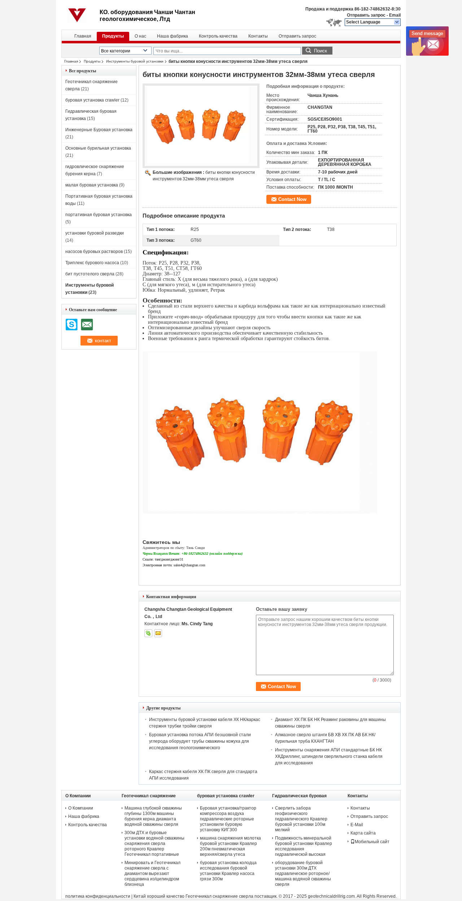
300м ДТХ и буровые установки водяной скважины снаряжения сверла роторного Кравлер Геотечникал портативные (154, 843)
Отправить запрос (367, 15)
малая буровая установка (91, 185)
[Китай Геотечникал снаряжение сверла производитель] (80, 14)
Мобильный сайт (372, 841)
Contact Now (292, 199)
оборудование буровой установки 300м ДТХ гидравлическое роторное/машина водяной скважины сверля (303, 873)
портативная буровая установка (98, 214)
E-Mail (356, 824)
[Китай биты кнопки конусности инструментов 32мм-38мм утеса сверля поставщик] (201, 126)
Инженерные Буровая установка (98, 129)
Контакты (258, 36)
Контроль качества (218, 36)
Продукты (113, 36)
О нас (140, 36)
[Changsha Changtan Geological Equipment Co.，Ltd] (397, 22)
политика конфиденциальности (97, 896)
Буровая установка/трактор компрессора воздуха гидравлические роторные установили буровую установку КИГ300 (228, 819)
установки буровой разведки (94, 233)
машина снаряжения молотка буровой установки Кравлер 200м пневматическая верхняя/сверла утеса (230, 846)
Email (395, 15)
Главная (82, 36)
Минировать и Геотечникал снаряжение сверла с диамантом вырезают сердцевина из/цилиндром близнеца (152, 873)
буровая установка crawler (92, 100)
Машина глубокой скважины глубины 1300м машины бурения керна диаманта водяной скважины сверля (153, 816)
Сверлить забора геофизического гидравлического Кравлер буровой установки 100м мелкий (301, 819)
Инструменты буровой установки (135, 61)
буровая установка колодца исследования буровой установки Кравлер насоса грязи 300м (228, 870)
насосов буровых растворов (94, 251)
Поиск (320, 50)
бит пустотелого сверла (89, 273)
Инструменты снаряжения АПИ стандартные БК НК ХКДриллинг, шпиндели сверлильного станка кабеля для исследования (329, 756)
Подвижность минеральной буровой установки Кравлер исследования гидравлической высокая (303, 846)
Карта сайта (363, 833)
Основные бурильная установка (98, 148)
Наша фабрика (172, 36)
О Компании (80, 808)
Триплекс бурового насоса (92, 262)
